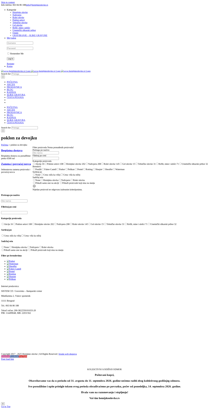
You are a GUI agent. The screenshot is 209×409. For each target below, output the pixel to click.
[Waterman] (12, 264)
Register (10, 63)
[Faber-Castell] (14, 269)
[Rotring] (11, 274)
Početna (4, 145)
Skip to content (8, 2)
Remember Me (17, 53)
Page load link (7, 359)
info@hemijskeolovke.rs (37, 5)
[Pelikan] (11, 279)
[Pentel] (11, 271)
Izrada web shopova (68, 354)
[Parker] (11, 261)
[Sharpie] (11, 276)
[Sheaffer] (12, 266)
